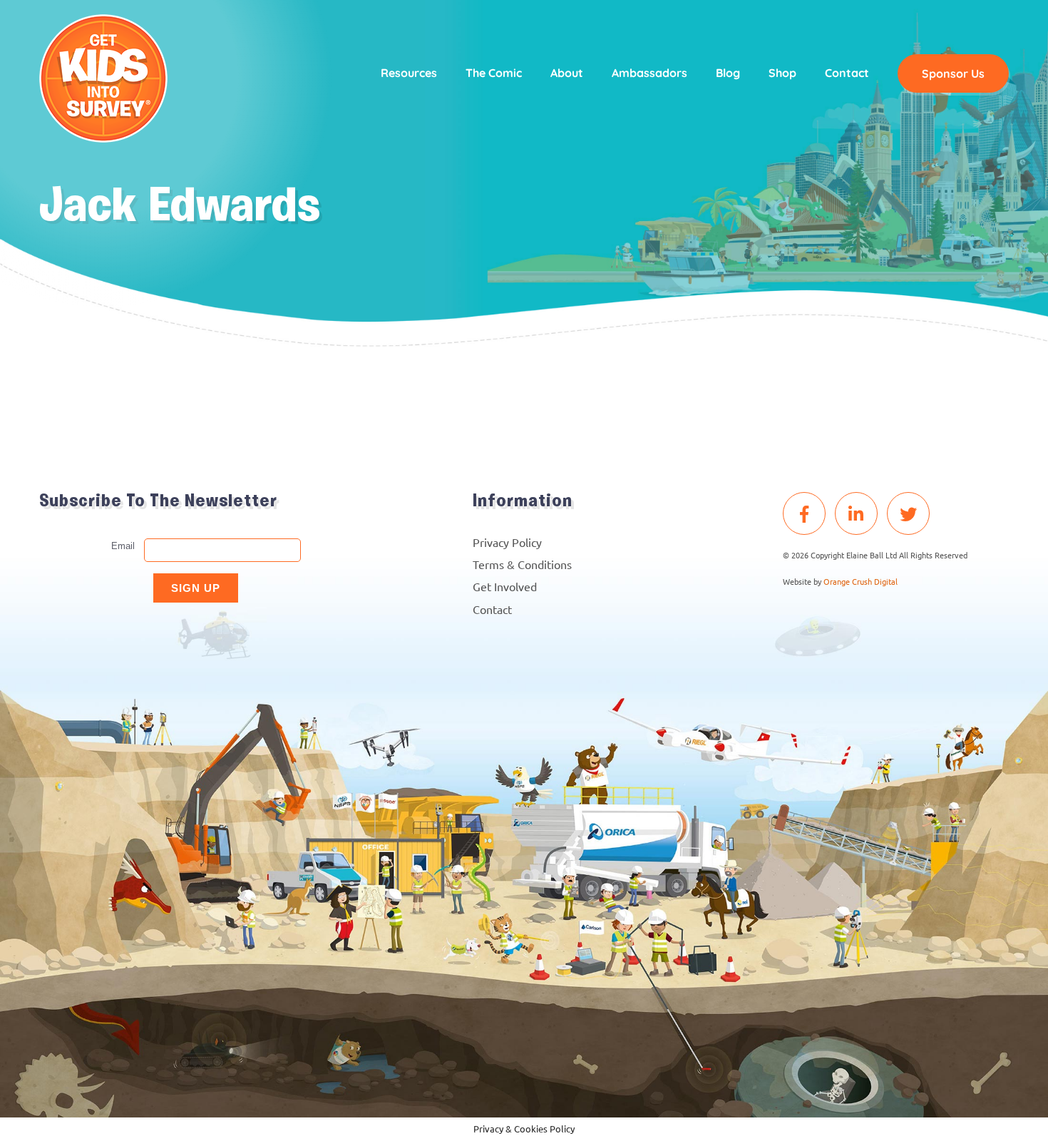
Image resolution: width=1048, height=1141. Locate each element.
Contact (847, 73)
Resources (409, 73)
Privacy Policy (507, 542)
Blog (728, 73)
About (566, 73)
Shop (782, 73)
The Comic (494, 73)
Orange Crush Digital (860, 581)
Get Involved (505, 586)
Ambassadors (649, 73)
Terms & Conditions (522, 564)
